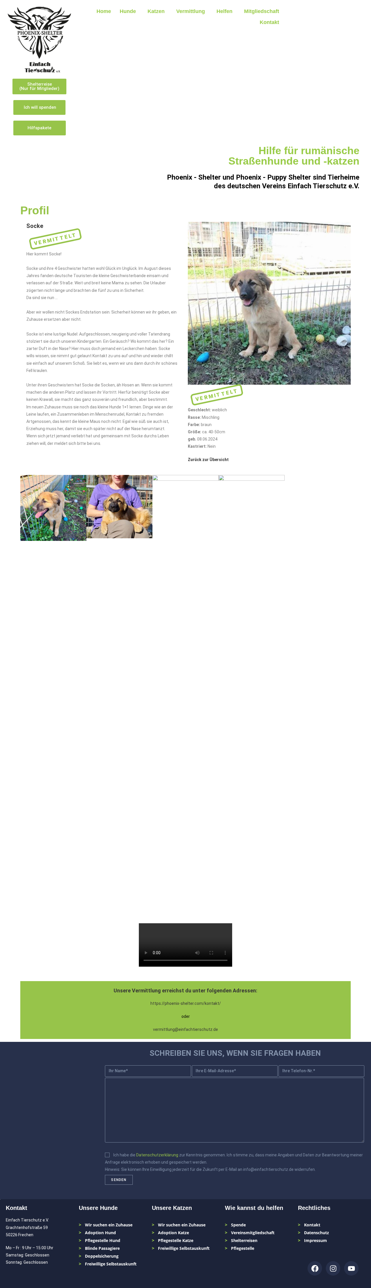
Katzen (156, 11)
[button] (129, 11)
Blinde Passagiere (102, 1248)
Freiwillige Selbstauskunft (111, 1264)
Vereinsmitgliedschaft (252, 1232)
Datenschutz (316, 1232)
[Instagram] (333, 1268)
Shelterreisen (244, 1240)
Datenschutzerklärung (157, 1155)
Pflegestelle (242, 1248)
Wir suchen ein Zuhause (108, 1225)
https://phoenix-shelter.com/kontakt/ (185, 1003)
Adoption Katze (173, 1232)
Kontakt (269, 22)
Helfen (224, 11)
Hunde (128, 11)
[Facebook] (315, 1268)
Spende (238, 1225)
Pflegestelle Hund (102, 1240)
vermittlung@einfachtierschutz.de (185, 1029)
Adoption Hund (100, 1232)
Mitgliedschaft (261, 11)
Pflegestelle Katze (175, 1240)
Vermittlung (190, 11)
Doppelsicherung (102, 1256)
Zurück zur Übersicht (208, 459)
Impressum (315, 1240)
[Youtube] (351, 1268)
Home (104, 11)
